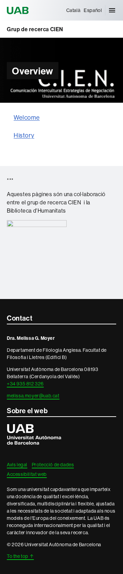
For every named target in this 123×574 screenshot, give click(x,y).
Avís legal (17, 465)
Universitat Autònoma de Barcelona (19, 10)
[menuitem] (73, 10)
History (24, 135)
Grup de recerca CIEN (35, 29)
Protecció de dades (53, 465)
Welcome (27, 117)
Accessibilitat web (27, 474)
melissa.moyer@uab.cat (33, 396)
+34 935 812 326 (25, 384)
